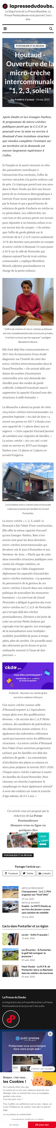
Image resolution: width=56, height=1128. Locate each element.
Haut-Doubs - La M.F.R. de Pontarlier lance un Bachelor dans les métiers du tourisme (37, 969)
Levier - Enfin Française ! (35, 934)
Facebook (13, 873)
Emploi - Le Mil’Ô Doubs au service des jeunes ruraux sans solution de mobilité (36, 909)
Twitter (30, 873)
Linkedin (46, 873)
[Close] (50, 1033)
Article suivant (31, 902)
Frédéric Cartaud (22, 99)
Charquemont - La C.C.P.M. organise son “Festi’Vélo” (36, 893)
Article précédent (33, 888)
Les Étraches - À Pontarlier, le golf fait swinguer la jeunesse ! (36, 953)
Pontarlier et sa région (30, 45)
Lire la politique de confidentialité (17, 1114)
